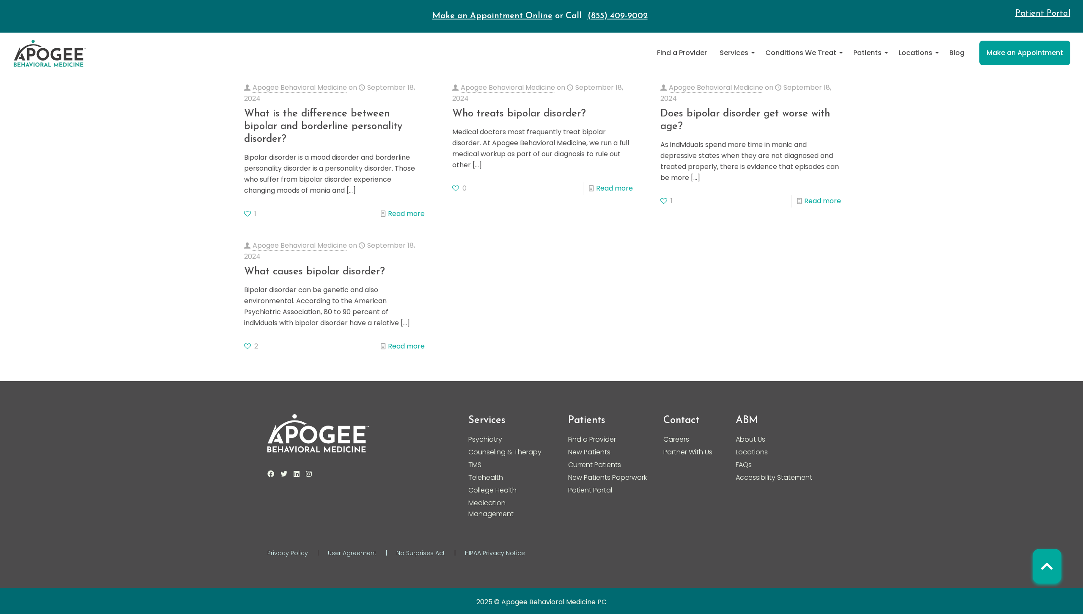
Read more (406, 213)
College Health (492, 490)
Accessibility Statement (774, 477)
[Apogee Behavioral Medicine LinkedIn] (297, 474)
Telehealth (485, 477)
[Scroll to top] (1047, 566)
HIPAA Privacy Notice (495, 553)
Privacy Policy (287, 553)
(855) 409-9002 (618, 16)
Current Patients (594, 465)
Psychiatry (485, 439)
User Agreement (352, 553)
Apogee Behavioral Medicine (300, 87)
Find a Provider (592, 439)
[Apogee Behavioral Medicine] (50, 52)
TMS (474, 465)
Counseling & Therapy (505, 452)
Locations (752, 452)
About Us (750, 439)
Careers (676, 439)
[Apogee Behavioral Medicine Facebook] (270, 474)
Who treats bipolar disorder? (519, 114)
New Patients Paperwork (607, 477)
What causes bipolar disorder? (314, 272)
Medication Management (491, 508)
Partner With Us (687, 452)
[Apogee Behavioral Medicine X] (283, 474)
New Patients (589, 452)
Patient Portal (1042, 13)
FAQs (744, 465)
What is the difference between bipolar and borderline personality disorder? (323, 126)
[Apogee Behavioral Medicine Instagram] (309, 474)
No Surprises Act (420, 553)
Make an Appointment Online (492, 16)
